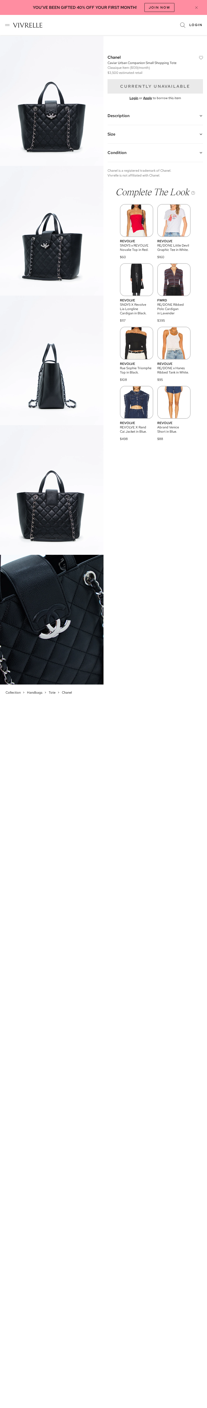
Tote (52, 692)
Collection (13, 692)
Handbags (34, 692)
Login (195, 25)
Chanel (67, 692)
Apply (147, 98)
